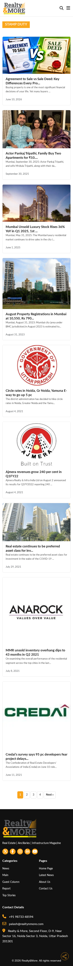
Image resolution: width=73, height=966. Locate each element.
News (5, 868)
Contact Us (45, 888)
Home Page (46, 868)
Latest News (46, 875)
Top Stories (9, 895)
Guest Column (10, 881)
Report (6, 888)
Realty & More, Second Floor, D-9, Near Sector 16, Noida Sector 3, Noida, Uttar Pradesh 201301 (35, 936)
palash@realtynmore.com (25, 924)
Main (5, 875)
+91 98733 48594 (20, 916)
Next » (50, 794)
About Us (44, 881)
